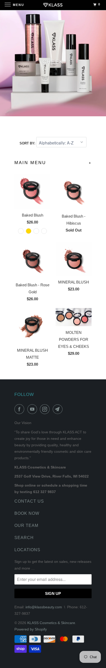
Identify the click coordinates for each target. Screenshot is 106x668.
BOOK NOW (26, 513)
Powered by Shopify (30, 629)
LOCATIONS (27, 550)
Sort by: (28, 143)
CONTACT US (29, 501)
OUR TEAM (26, 525)
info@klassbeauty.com (43, 607)
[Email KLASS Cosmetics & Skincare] (59, 409)
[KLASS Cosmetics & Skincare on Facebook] (20, 409)
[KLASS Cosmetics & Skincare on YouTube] (33, 409)
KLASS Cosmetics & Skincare (51, 623)
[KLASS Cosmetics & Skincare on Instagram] (46, 409)
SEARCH (24, 537)
